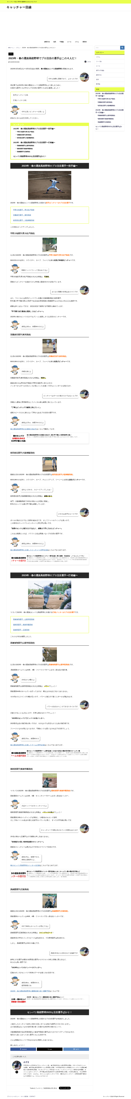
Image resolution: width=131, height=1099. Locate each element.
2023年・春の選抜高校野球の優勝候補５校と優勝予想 (30, 991)
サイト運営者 (24, 1096)
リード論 (98, 61)
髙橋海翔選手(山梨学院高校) (26, 145)
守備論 (62, 41)
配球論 (98, 84)
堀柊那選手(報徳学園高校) (25, 148)
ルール (69, 41)
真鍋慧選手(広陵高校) (23, 151)
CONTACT (32, 1096)
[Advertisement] (65, 25)
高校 (23, 210)
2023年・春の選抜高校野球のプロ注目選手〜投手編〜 (34, 129)
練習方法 (47, 41)
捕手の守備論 (100, 70)
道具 (54, 41)
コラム (77, 41)
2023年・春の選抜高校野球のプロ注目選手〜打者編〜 (34, 142)
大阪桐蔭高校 (23, 220)
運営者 (85, 41)
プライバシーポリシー (13, 1096)
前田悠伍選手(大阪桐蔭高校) (25, 137)
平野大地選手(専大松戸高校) (25, 131)
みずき (89, 61)
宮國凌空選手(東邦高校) (24, 134)
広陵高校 (21, 630)
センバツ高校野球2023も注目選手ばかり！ (30, 156)
